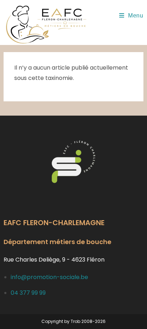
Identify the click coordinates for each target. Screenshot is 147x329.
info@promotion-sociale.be (49, 277)
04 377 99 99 (28, 293)
